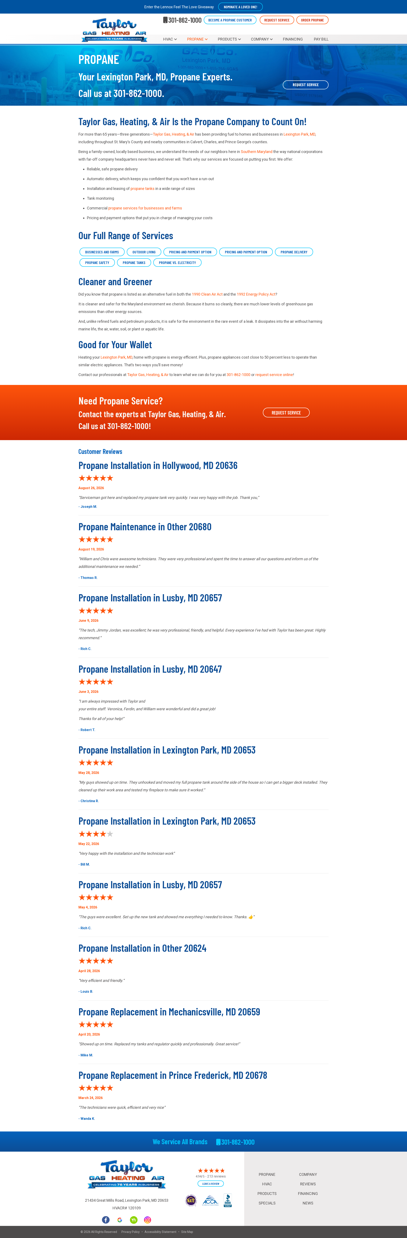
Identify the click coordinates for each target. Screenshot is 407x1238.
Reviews (308, 1184)
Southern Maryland (256, 151)
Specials (267, 1203)
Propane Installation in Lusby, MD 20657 (150, 597)
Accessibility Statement (160, 1232)
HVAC (168, 39)
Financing (293, 39)
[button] (175, 39)
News (308, 1203)
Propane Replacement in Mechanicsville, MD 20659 (169, 1011)
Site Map (187, 1232)
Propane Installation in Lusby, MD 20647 (150, 669)
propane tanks (143, 188)
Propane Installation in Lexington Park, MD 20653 (167, 749)
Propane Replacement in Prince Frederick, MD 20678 (172, 1075)
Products (227, 39)
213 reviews (216, 1176)
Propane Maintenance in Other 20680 (145, 526)
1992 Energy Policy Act (256, 294)
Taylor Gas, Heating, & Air (173, 134)
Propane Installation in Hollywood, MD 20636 (158, 465)
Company (260, 39)
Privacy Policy (130, 1232)
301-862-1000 (138, 93)
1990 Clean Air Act (207, 294)
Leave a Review (210, 1183)
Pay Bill (321, 39)
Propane (195, 39)
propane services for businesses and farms (145, 208)
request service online (274, 374)
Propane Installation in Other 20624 (142, 948)
